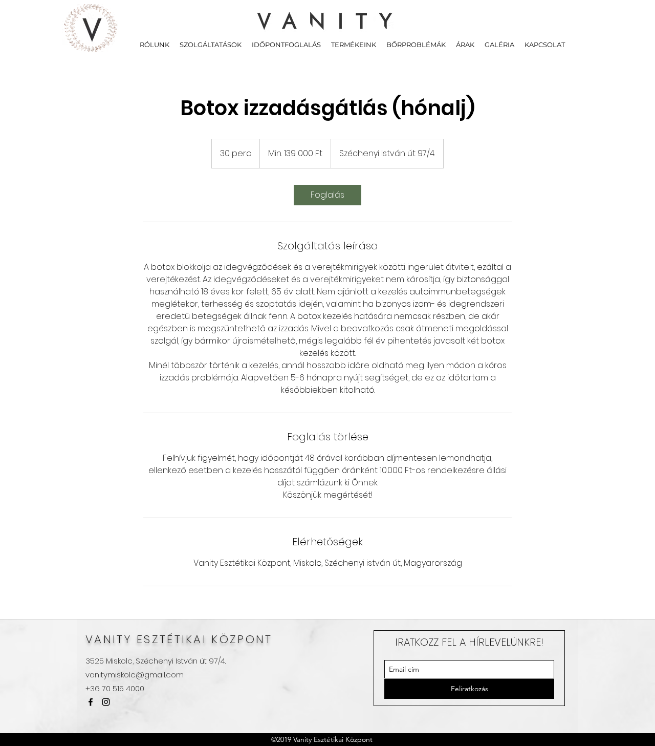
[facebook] (90, 702)
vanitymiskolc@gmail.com (134, 674)
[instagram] (106, 702)
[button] (210, 44)
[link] (327, 195)
